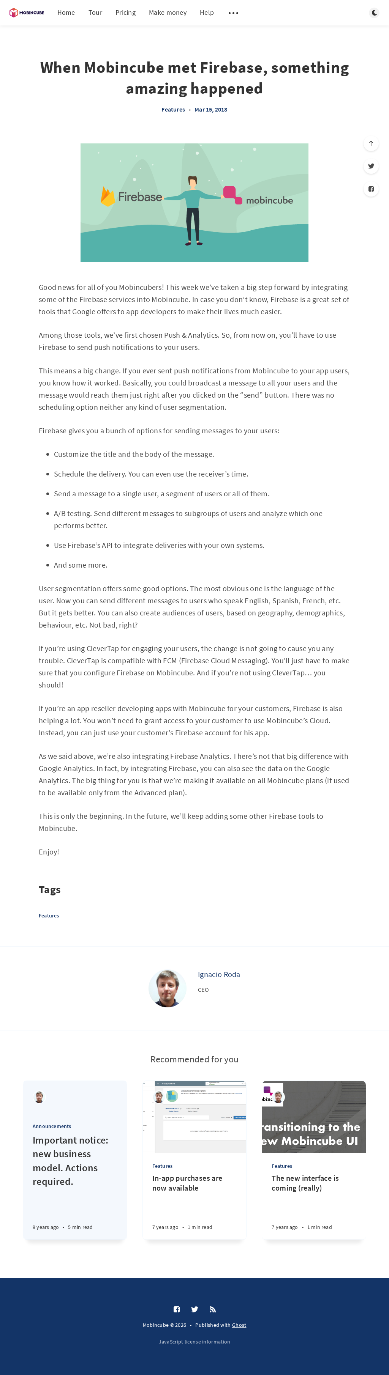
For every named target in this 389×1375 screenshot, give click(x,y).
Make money (168, 12)
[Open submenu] (233, 13)
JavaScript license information (195, 1341)
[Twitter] (371, 166)
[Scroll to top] (371, 143)
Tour (95, 12)
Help (207, 12)
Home (66, 12)
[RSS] (213, 1309)
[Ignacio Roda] (168, 988)
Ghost (239, 1325)
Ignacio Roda (219, 974)
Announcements (52, 1126)
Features (173, 109)
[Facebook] (371, 189)
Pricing (125, 12)
